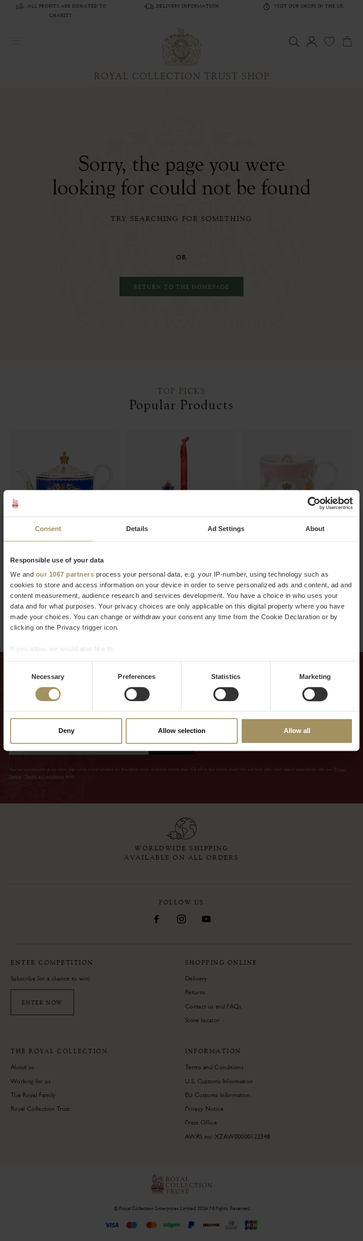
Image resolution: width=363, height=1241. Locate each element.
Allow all (297, 731)
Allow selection (181, 731)
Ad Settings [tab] (226, 528)
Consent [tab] (48, 528)
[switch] (137, 694)
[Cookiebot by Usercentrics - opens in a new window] (314, 503)
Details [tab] (137, 528)
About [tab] (315, 528)
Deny (66, 731)
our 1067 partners (65, 574)
